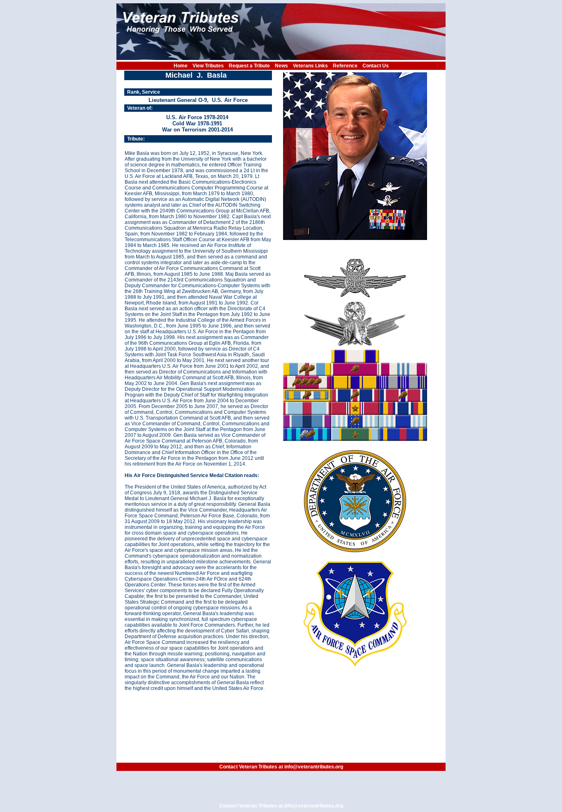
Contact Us (375, 66)
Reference (345, 66)
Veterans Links (310, 66)
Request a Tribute (249, 66)
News (281, 66)
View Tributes (208, 66)
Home (181, 66)
